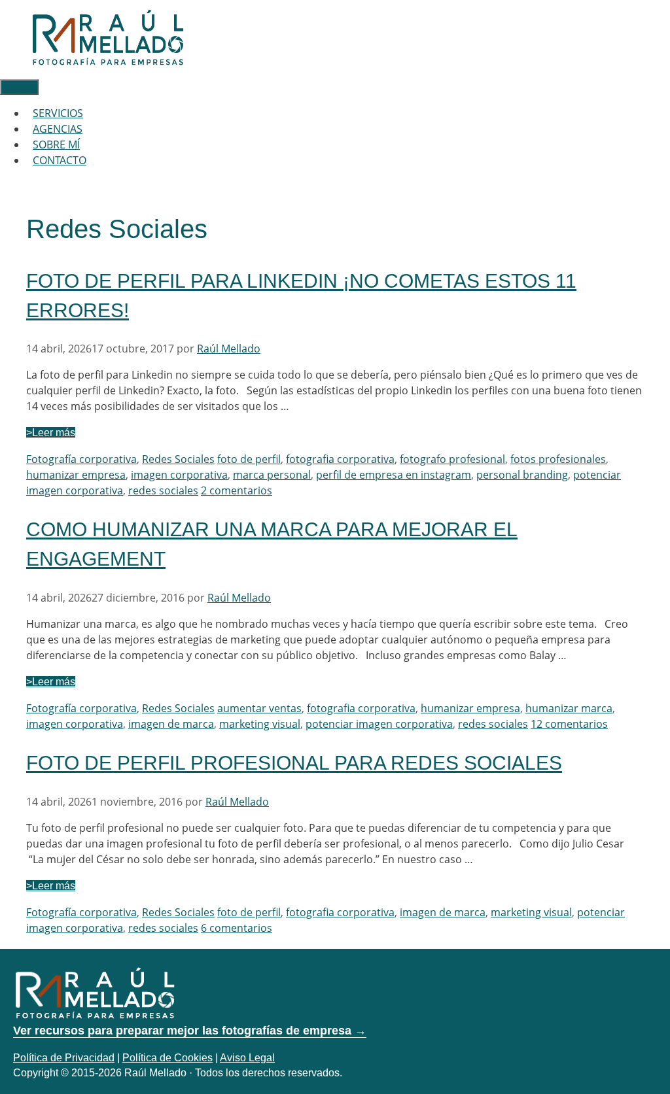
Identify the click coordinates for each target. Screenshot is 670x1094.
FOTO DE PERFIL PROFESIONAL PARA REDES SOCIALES (294, 763)
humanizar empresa (76, 475)
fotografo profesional (452, 459)
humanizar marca (568, 708)
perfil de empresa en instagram (393, 475)
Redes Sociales (178, 459)
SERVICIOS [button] (58, 113)
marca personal (272, 475)
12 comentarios (569, 724)
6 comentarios (236, 928)
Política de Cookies (167, 1057)
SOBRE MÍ (56, 144)
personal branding (522, 475)
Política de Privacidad (64, 1057)
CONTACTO (59, 160)
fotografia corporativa (340, 459)
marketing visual (259, 724)
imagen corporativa (179, 475)
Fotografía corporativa (81, 459)
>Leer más (50, 432)
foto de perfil (249, 459)
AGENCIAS (57, 129)
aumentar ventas (259, 708)
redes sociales (163, 490)
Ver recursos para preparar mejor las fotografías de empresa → (189, 1030)
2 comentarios (236, 490)
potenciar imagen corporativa (379, 724)
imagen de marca (171, 724)
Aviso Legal (247, 1057)
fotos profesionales (558, 459)
